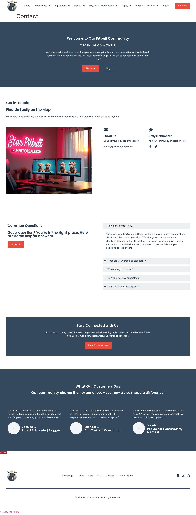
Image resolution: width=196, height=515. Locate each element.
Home (27, 5)
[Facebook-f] (150, 146)
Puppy (125, 5)
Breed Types (40, 5)
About (166, 5)
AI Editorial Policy (9, 511)
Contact (110, 475)
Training (151, 5)
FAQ (99, 475)
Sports (139, 5)
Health (77, 5)
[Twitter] (156, 146)
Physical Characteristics (101, 5)
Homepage (67, 475)
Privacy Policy (126, 475)
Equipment (60, 5)
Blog (90, 475)
